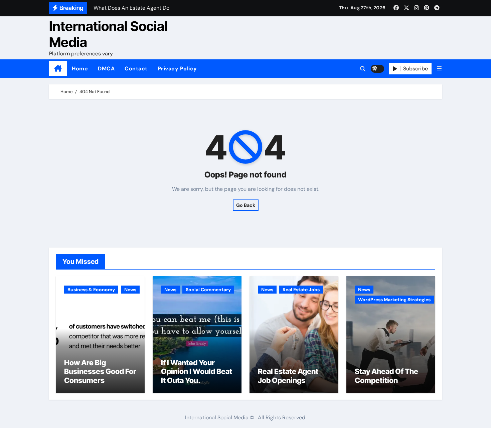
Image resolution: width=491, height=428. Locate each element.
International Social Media (108, 34)
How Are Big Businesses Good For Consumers (100, 371)
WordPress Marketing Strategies (394, 300)
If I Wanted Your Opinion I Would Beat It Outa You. (196, 371)
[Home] (58, 68)
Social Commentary (208, 290)
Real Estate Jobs (301, 290)
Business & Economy (91, 290)
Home (80, 68)
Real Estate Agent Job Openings (288, 375)
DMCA (106, 68)
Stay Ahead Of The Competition (386, 375)
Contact (136, 68)
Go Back (245, 205)
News (130, 290)
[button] (439, 68)
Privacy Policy (177, 68)
